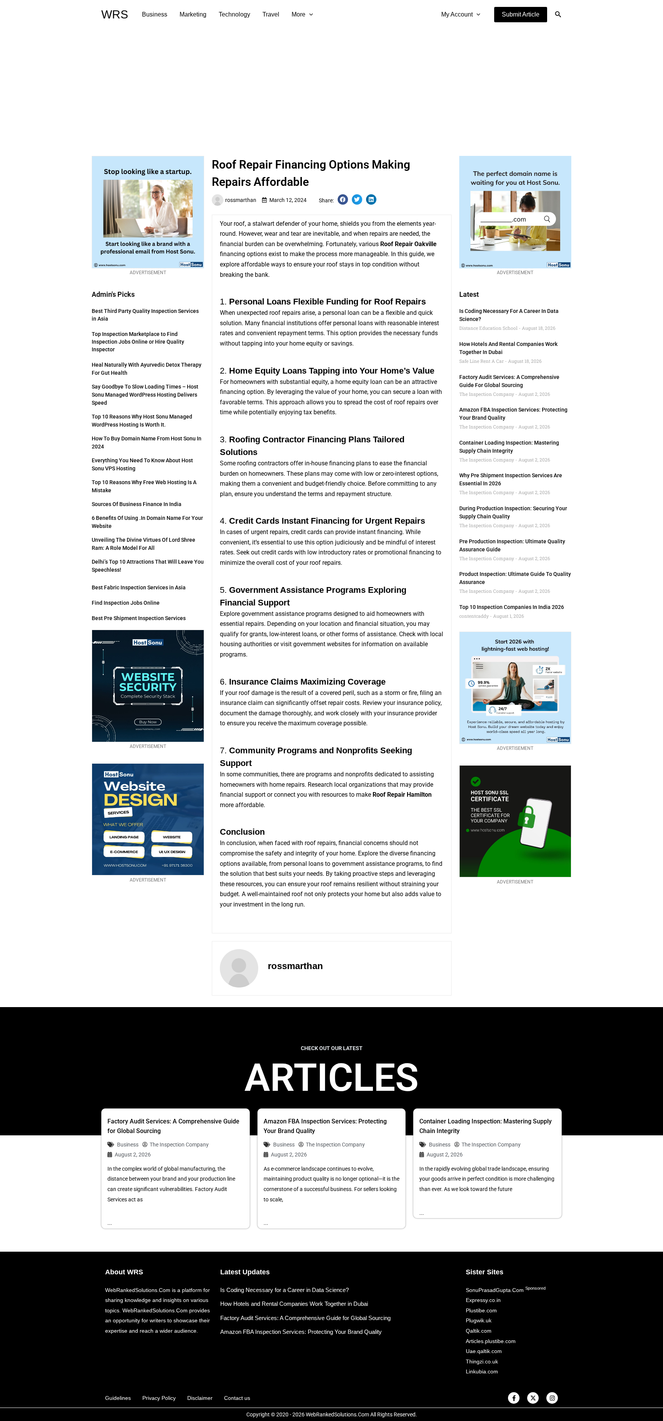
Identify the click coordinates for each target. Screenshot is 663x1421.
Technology (234, 14)
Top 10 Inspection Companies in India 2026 (511, 607)
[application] (309, 14)
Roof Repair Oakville (408, 244)
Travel (270, 14)
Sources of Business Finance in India (136, 504)
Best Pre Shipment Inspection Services (139, 618)
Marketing (193, 14)
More (298, 14)
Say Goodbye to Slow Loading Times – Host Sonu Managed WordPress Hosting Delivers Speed (145, 395)
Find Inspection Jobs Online (126, 603)
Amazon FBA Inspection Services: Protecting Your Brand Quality (301, 1331)
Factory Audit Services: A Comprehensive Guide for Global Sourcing (305, 1318)
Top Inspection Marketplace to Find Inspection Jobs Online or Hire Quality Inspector (138, 341)
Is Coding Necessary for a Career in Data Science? (284, 1290)
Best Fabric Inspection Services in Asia (139, 587)
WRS (114, 14)
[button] (520, 14)
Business (154, 14)
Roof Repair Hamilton (402, 794)
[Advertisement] (331, 87)
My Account (457, 14)
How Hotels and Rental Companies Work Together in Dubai (294, 1303)
